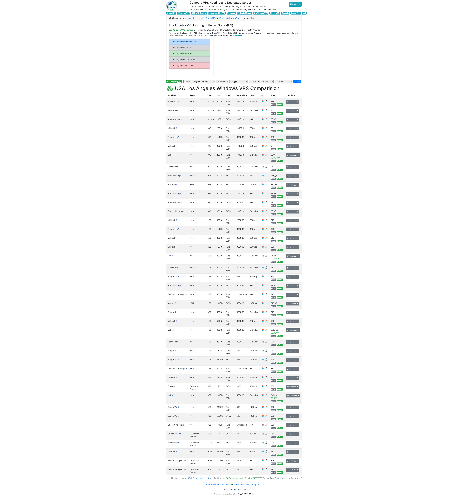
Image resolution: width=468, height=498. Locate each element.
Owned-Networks (176, 211)
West (221, 18)
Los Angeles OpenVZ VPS (183, 59)
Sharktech (172, 101)
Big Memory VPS (261, 13)
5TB (238, 350)
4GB (209, 321)
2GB (209, 220)
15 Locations (292, 155)
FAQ (304, 13)
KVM (192, 101)
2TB (218, 386)
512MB (210, 101)
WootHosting (174, 175)
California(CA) (232, 18)
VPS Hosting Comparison (217, 484)
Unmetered (242, 294)
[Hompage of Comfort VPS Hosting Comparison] (171, 5)
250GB (220, 359)
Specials (285, 13)
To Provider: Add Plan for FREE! (243, 478)
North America (189, 18)
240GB (220, 407)
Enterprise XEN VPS (216, 13)
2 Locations (292, 461)
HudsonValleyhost (176, 460)
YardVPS (172, 184)
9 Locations (292, 128)
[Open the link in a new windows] (178, 101)
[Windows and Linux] (264, 102)
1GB (209, 128)
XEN (192, 184)
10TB (239, 386)
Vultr (170, 155)
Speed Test (295, 13)
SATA (228, 119)
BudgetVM (172, 276)
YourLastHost (174, 119)
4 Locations (292, 102)
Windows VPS (184, 13)
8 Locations (292, 295)
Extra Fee (254, 110)
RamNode (172, 110)
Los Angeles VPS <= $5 (182, 65)
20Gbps (253, 128)
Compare (231, 13)
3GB (209, 312)
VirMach (171, 128)
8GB (209, 377)
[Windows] (262, 176)
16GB (209, 451)
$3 (234, 35)
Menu (296, 4)
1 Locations (292, 387)
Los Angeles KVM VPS (181, 53)
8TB (238, 276)
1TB (218, 433)
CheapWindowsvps (176, 294)
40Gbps (253, 101)
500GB (220, 416)
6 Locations (292, 434)
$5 (237, 35)
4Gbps (253, 433)
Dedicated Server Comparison (248, 484)
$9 (240, 35)
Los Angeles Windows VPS (183, 41)
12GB (209, 442)
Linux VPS (171, 13)
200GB (220, 460)
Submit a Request (201, 478)
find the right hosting (229, 6)
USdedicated (174, 433)
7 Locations (292, 185)
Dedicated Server (244, 13)
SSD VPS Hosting (199, 13)
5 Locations (292, 111)
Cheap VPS (274, 13)
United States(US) (207, 18)
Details (279, 104)
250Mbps (254, 276)
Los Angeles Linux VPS (182, 47)
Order (273, 104)
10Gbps (253, 184)
